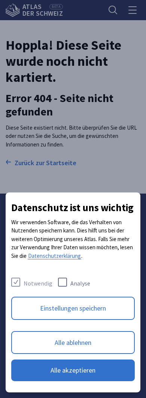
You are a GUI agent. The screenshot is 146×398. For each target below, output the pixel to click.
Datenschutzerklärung (54, 255)
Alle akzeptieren (73, 370)
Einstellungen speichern (73, 308)
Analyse (80, 283)
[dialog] (73, 292)
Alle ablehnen (73, 342)
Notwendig (38, 283)
